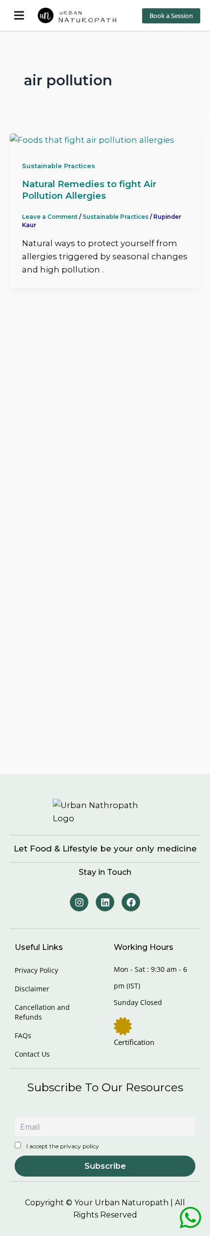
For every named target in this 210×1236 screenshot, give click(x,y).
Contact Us (32, 1054)
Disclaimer (32, 988)
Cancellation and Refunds (42, 1012)
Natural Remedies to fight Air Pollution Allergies (89, 189)
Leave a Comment (50, 216)
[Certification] (123, 1026)
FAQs (23, 1035)
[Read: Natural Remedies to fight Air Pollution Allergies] (92, 139)
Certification (134, 1042)
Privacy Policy (36, 970)
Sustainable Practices (58, 166)
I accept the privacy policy (62, 1146)
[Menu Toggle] (19, 15)
